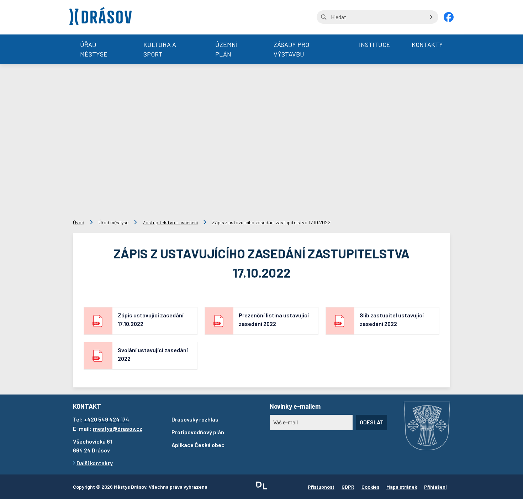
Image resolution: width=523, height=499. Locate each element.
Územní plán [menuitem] (226, 49)
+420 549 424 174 (106, 419)
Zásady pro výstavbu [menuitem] (291, 49)
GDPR (348, 487)
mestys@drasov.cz (117, 428)
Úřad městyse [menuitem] (93, 49)
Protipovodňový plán (197, 432)
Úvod (78, 222)
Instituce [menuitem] (374, 44)
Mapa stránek (401, 487)
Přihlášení (435, 487)
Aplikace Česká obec (197, 444)
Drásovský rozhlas (194, 419)
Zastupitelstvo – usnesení (170, 222)
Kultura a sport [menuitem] (159, 49)
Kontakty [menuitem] (427, 44)
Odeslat (372, 422)
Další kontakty (94, 463)
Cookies (370, 487)
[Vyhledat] (431, 17)
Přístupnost (321, 487)
